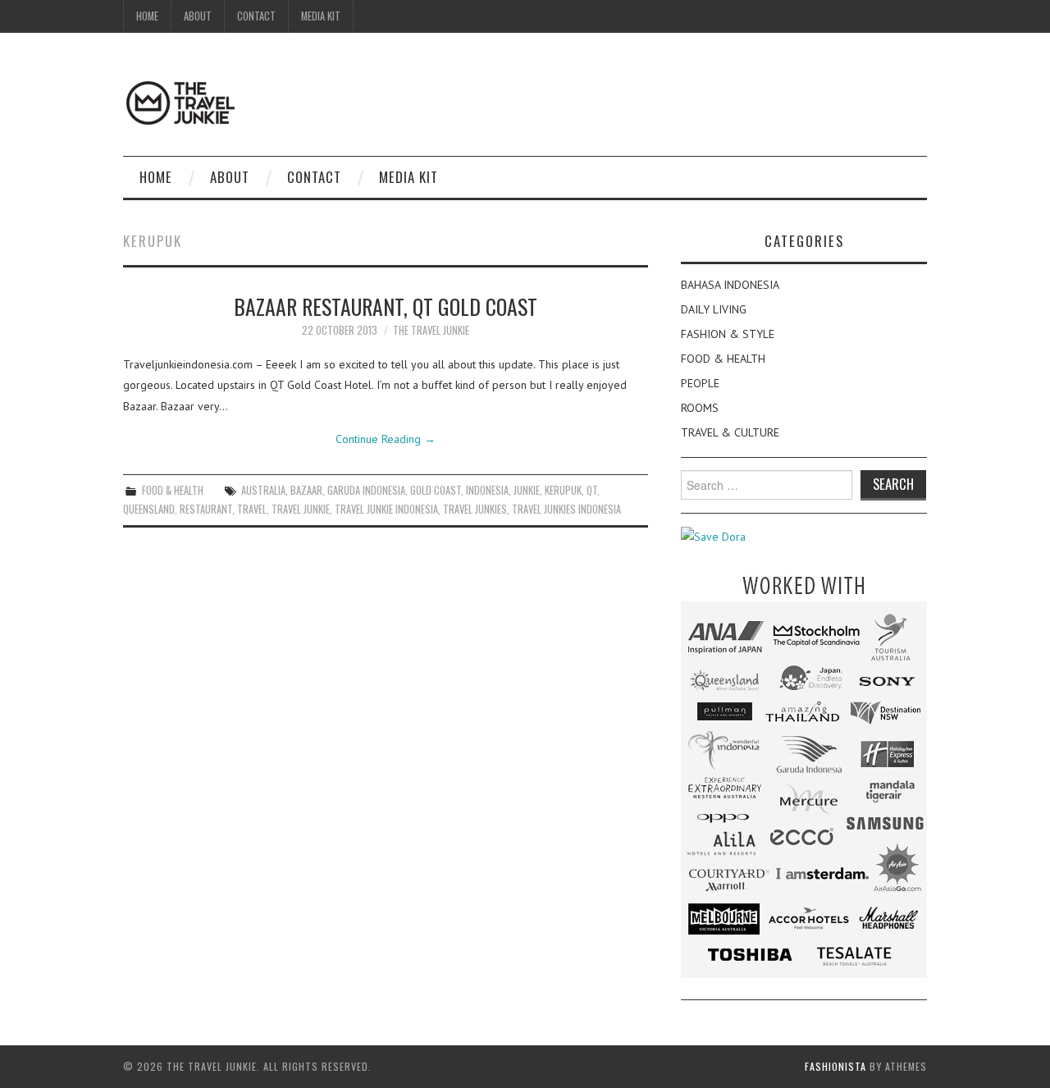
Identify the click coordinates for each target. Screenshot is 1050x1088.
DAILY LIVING (713, 309)
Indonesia (487, 490)
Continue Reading (386, 439)
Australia (263, 490)
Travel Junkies (475, 509)
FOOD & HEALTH (172, 490)
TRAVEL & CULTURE (730, 432)
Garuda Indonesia (366, 490)
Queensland (149, 509)
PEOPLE (700, 383)
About (198, 16)
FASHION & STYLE (727, 334)
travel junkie (301, 509)
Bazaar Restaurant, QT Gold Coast (385, 306)
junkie (527, 490)
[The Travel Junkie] (180, 101)
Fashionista (835, 1066)
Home (147, 16)
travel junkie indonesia (386, 509)
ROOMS (700, 407)
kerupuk (563, 490)
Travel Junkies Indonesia (566, 509)
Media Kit (320, 16)
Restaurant (206, 509)
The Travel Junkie (431, 330)
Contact (256, 16)
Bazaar (306, 490)
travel (252, 509)
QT (592, 490)
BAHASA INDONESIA (730, 284)
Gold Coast (435, 490)
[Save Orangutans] (713, 535)
